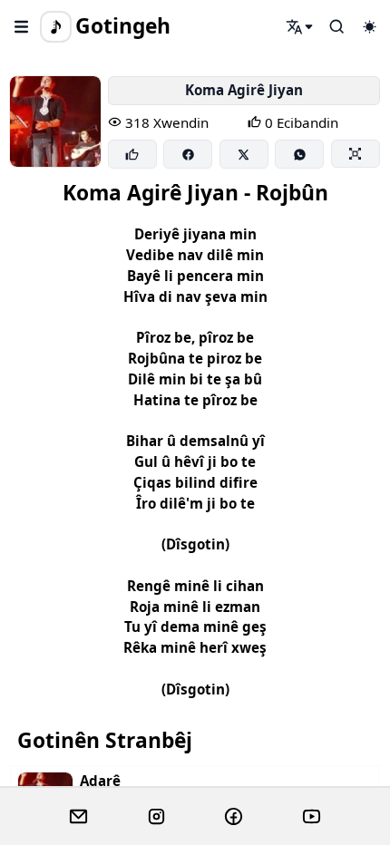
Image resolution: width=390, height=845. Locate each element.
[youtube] (311, 817)
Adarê (100, 781)
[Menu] (21, 26)
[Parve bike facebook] (187, 154)
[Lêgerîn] (300, 26)
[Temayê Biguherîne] (369, 26)
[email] (78, 817)
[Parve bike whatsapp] (299, 154)
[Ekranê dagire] (355, 153)
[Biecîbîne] (132, 154)
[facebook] (233, 817)
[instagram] (156, 817)
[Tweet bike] (243, 154)
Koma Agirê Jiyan (244, 90)
